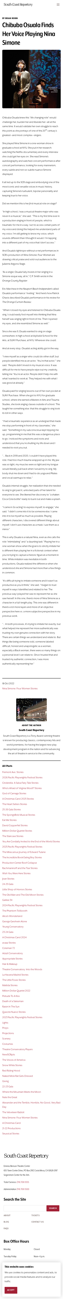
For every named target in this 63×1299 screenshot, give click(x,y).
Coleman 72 (8, 948)
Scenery (6, 1038)
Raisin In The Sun (10, 1006)
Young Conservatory (13, 926)
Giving (5, 1081)
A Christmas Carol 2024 (14, 937)
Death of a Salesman (13, 1001)
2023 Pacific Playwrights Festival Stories (22, 1017)
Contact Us (37, 1222)
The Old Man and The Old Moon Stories (23, 895)
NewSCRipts (8, 1054)
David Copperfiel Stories (15, 825)
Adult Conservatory (12, 953)
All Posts (7, 766)
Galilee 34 (7, 900)
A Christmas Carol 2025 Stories (18, 799)
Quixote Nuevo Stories (14, 1012)
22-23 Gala (7, 1086)
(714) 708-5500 (23, 1189)
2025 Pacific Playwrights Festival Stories (22, 847)
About (7, 1215)
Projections (8, 1033)
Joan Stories (8, 879)
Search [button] (53, 1208)
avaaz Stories (9, 943)
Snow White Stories (12, 1065)
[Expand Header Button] (58, 4)
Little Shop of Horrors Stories (17, 889)
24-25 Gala (7, 884)
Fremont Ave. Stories (13, 772)
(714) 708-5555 (23, 1182)
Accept (11, 1290)
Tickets (35, 1215)
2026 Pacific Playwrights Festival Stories (22, 777)
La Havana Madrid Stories (15, 975)
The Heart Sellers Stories (14, 804)
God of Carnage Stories (14, 793)
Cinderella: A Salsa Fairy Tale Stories (20, 783)
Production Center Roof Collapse (19, 863)
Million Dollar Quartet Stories (17, 831)
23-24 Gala (7, 932)
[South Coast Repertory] (31, 4)
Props (5, 1028)
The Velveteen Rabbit (13, 1112)
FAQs (6, 1228)
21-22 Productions (11, 1128)
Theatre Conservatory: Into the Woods (22, 969)
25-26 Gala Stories (11, 809)
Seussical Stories (10, 1133)
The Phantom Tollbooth (14, 911)
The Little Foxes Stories (14, 980)
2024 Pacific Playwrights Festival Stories (22, 905)
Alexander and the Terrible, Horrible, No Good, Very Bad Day (31, 1105)
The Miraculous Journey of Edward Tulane (24, 852)
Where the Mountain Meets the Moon (21, 1092)
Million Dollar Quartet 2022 (16, 990)
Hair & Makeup (9, 964)
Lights (5, 1022)
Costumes (7, 1044)
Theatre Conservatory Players (17, 1049)
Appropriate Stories (12, 958)
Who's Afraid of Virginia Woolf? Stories (22, 788)
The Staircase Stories (12, 836)
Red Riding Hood (11, 1070)
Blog (6, 1222)
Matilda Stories (10, 985)
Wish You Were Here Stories (16, 873)
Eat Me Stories (9, 820)
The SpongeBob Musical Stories (18, 815)
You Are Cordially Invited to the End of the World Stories (31, 841)
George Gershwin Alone (14, 921)
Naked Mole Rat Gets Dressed (17, 1076)
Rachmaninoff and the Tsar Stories (20, 868)
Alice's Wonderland (12, 916)
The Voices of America (13, 1060)
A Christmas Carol (11, 1123)
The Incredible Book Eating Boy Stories (22, 857)
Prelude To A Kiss (11, 996)
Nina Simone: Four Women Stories (20, 688)
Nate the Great (9, 1097)
